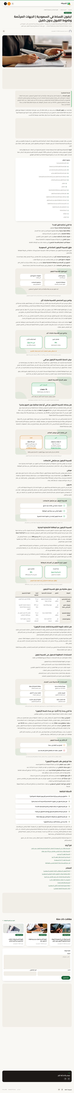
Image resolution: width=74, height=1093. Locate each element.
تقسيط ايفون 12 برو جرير (63, 854)
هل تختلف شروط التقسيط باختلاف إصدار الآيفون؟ (57, 197)
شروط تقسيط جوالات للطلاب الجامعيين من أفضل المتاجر (16, 940)
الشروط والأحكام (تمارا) (64, 882)
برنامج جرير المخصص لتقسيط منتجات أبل (58, 170)
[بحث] (12, 3)
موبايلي (64, 183)
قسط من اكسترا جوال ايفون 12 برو (61, 857)
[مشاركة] (3, 31)
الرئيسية (70, 9)
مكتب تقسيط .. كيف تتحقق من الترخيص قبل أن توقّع (56, 1036)
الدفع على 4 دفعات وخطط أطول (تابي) (60, 880)
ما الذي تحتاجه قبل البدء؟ (62, 163)
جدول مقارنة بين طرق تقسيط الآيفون (59, 193)
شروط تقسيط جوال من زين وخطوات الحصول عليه (38, 940)
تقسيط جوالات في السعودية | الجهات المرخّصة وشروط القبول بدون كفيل (50, 848)
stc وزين (64, 186)
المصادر (66, 217)
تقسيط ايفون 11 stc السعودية (62, 860)
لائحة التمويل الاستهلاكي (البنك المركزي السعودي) (56, 871)
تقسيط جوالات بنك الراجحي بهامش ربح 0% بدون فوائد (55, 851)
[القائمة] (5, 3)
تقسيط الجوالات (63, 9)
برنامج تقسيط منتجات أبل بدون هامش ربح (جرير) (57, 877)
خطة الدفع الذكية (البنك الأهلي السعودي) (59, 885)
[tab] (43, 796)
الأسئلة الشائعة (64, 210)
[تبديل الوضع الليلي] (9, 3)
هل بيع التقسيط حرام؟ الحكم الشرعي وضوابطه (57, 863)
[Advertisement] (37, 79)
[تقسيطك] (66, 3)
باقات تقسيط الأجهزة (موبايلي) (62, 888)
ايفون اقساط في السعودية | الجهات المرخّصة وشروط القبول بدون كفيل (53, 1041)
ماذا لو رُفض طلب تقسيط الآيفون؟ (60, 207)
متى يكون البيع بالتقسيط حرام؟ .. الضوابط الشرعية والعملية (55, 1034)
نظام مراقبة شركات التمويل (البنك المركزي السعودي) (56, 874)
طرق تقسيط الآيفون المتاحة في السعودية (58, 166)
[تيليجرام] (65, 1078)
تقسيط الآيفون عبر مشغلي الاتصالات (59, 180)
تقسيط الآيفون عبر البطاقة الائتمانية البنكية (58, 190)
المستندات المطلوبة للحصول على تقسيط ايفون (57, 200)
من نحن (18, 1089)
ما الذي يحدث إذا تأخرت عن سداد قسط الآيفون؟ (57, 203)
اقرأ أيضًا (65, 214)
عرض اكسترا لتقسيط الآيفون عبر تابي (59, 173)
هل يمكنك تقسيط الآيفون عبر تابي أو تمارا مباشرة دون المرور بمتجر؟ (53, 176)
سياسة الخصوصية (12, 1089)
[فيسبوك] (68, 1078)
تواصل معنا (4, 1089)
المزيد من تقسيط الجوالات (9, 920)
